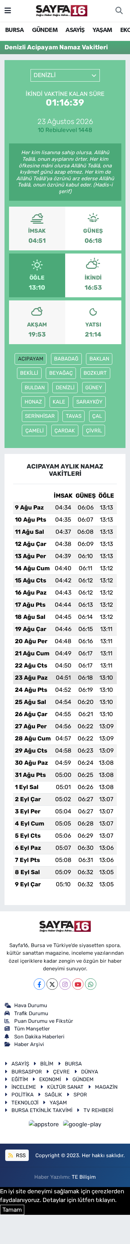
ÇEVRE (61, 1072)
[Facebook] (39, 984)
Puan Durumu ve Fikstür (43, 1021)
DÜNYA (89, 1072)
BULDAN (35, 387)
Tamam (12, 1209)
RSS (20, 1155)
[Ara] (118, 10)
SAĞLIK (53, 1095)
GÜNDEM (45, 30)
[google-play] (82, 1125)
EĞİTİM (19, 1079)
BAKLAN (99, 359)
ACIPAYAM (30, 359)
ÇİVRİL (94, 431)
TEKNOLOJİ (24, 1103)
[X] (52, 984)
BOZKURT (95, 373)
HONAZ (33, 402)
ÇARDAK (64, 431)
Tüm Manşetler (32, 1029)
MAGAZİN (106, 1087)
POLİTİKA (22, 1095)
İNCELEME (23, 1087)
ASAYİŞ (75, 30)
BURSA (14, 30)
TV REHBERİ (98, 1110)
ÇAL (97, 416)
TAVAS (73, 416)
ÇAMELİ (34, 431)
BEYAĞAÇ (61, 373)
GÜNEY (93, 387)
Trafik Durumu (31, 1013)
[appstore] (44, 1125)
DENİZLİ (65, 387)
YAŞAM (102, 30)
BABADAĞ (66, 359)
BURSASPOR (26, 1072)
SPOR (80, 1095)
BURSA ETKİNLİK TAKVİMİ (41, 1110)
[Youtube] (78, 984)
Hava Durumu (30, 1005)
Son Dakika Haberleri (39, 1037)
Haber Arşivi (29, 1044)
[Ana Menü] (8, 10)
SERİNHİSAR (40, 416)
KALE (59, 402)
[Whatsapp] (90, 984)
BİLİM (46, 1064)
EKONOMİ (50, 1079)
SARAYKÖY (89, 402)
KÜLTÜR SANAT (65, 1087)
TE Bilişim (84, 1177)
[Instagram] (65, 984)
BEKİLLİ (29, 373)
